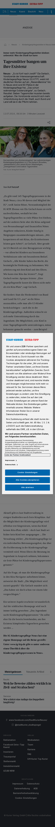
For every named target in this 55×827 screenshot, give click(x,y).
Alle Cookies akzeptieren (27, 480)
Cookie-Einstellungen (27, 472)
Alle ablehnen (27, 487)
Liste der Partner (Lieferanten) (18, 455)
